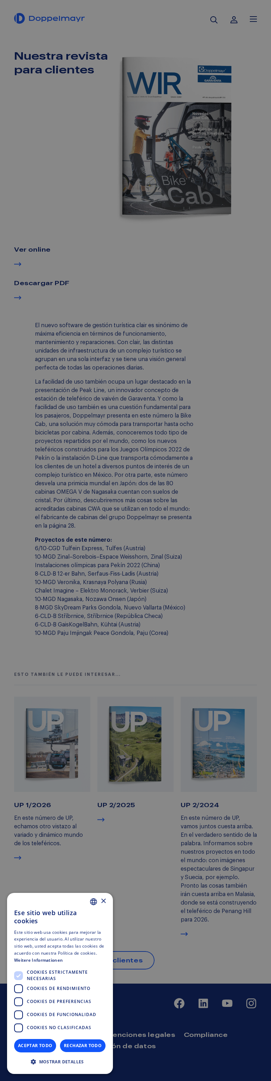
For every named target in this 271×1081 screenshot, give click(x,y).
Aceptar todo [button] (35, 1046)
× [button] (103, 901)
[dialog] (60, 983)
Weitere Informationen (38, 960)
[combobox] (93, 901)
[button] (60, 1062)
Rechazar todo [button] (83, 1046)
